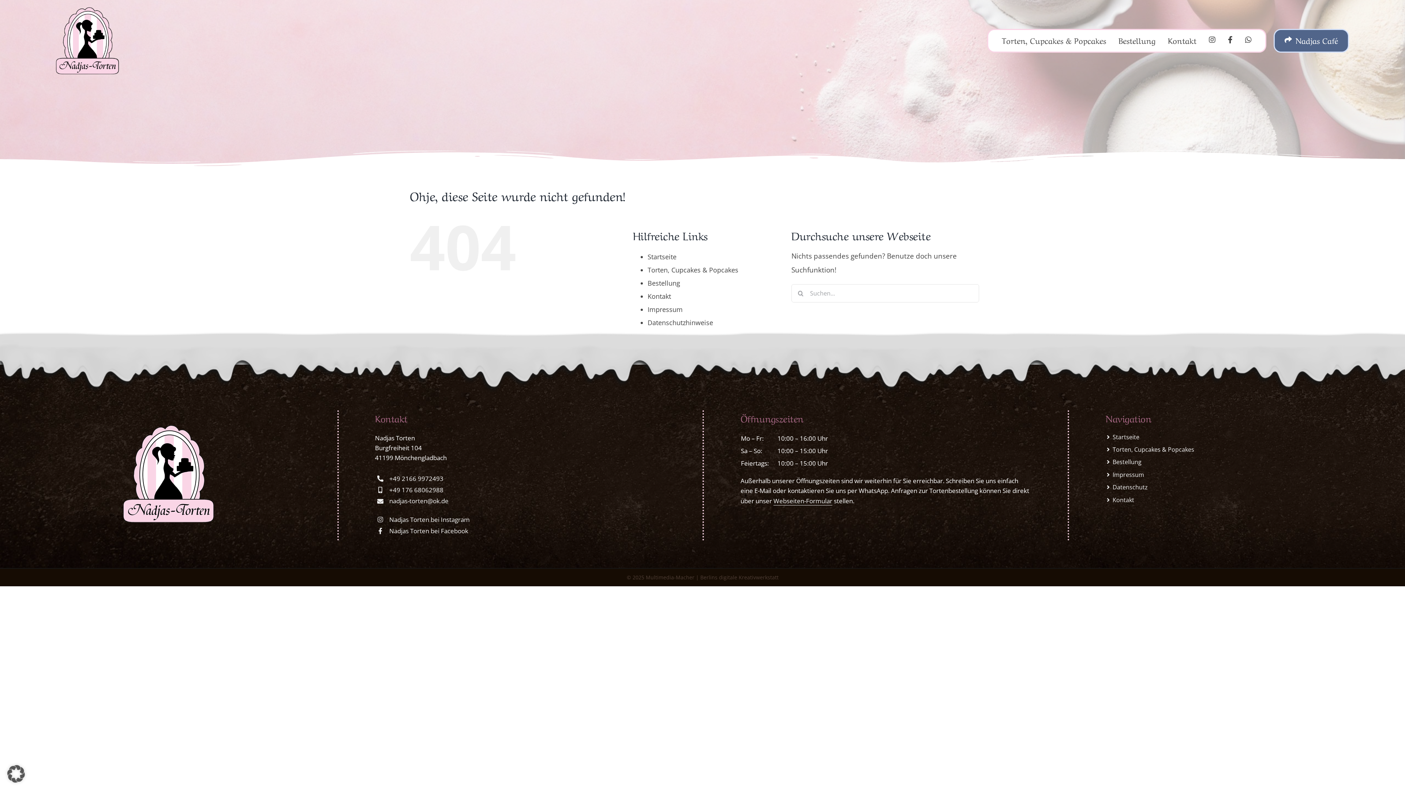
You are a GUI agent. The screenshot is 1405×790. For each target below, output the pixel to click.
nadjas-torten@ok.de (419, 501)
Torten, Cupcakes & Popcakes (693, 270)
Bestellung (664, 283)
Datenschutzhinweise (680, 322)
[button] (16, 774)
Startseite (662, 256)
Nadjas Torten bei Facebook (428, 531)
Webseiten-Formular (802, 501)
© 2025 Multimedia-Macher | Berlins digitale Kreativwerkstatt (703, 577)
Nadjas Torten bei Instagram (429, 519)
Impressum (665, 309)
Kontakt (659, 296)
